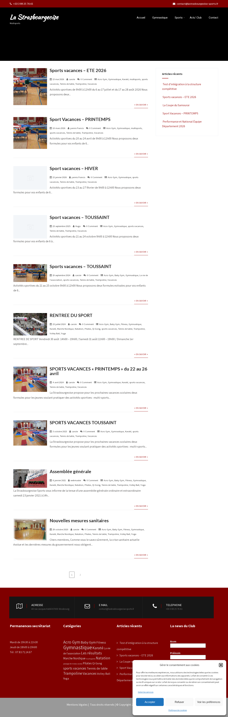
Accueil (141, 17)
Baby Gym (119, 275)
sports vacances (57, 132)
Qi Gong (96, 328)
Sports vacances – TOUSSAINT (81, 266)
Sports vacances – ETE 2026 (78, 70)
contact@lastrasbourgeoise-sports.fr (197, 3)
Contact (213, 17)
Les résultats (91, 652)
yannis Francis (77, 128)
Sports (179, 17)
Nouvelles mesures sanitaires (79, 520)
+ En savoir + (141, 104)
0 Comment (86, 79)
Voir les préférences (208, 701)
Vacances (92, 83)
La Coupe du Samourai (176, 105)
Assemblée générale (70, 471)
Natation (79, 328)
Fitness (124, 324)
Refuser (179, 701)
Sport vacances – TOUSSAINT (80, 217)
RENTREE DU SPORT (71, 315)
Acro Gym (102, 79)
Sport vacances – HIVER (74, 168)
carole (72, 79)
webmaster (76, 480)
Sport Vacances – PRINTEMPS (80, 119)
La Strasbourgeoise (34, 17)
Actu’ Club (196, 17)
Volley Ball (55, 333)
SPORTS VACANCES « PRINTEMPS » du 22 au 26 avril (98, 371)
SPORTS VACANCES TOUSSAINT (83, 422)
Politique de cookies (178, 710)
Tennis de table (67, 83)
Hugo (78, 226)
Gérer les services (145, 692)
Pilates (88, 328)
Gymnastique (160, 17)
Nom (173, 641)
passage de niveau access (72, 663)
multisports (135, 79)
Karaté (125, 79)
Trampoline (80, 83)
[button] (221, 665)
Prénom (175, 653)
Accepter (150, 701)
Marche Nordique (65, 328)
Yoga (63, 333)
